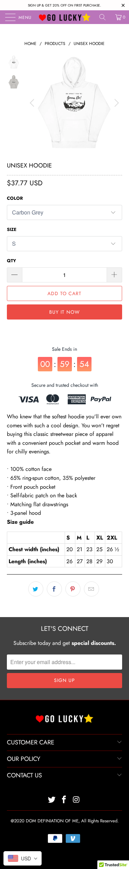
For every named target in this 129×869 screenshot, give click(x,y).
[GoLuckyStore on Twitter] (52, 800)
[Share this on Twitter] (35, 588)
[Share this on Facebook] (54, 588)
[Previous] (33, 103)
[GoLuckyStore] (64, 17)
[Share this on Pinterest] (72, 588)
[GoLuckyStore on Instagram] (76, 800)
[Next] (115, 103)
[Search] (105, 17)
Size (12, 229)
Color (15, 198)
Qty (11, 260)
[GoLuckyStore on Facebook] (64, 800)
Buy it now (64, 312)
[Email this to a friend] (91, 588)
